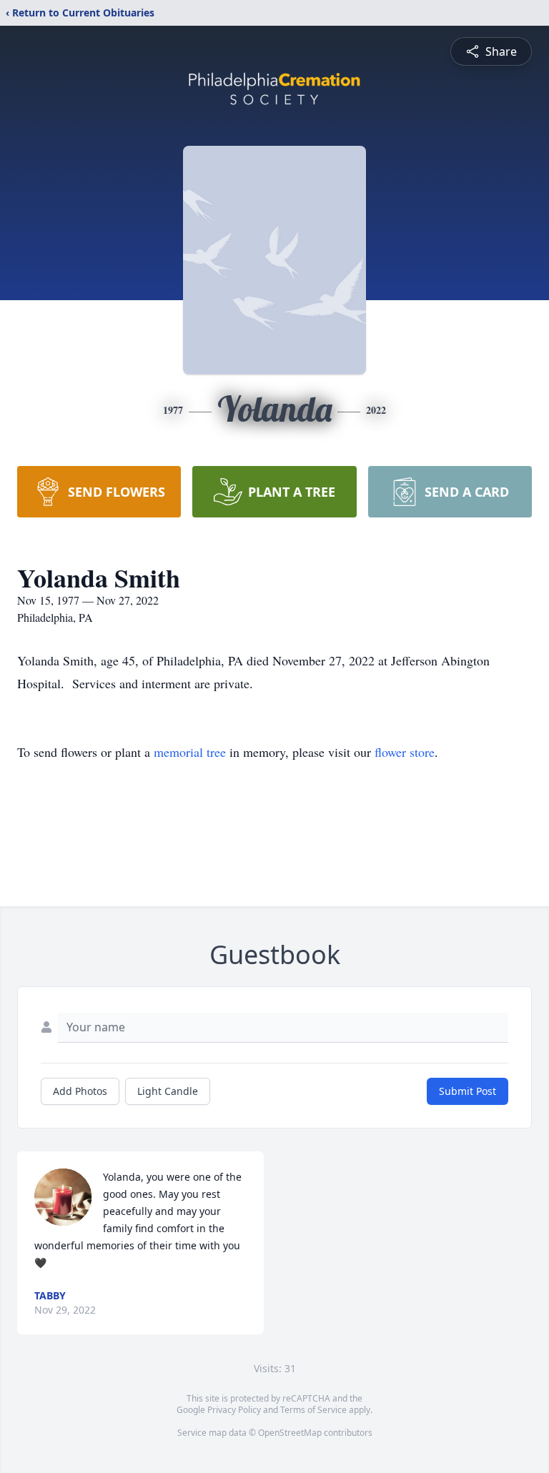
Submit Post (467, 1091)
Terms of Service (313, 1410)
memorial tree (190, 751)
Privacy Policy (234, 1410)
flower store (405, 751)
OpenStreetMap (290, 1433)
